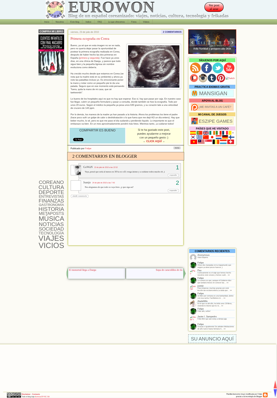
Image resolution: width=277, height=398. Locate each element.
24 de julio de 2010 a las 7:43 (103, 183)
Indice (88, 22)
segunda (94, 58)
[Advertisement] (125, 256)
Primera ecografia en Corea (90, 38)
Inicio (46, 22)
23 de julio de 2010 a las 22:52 (106, 167)
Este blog (74, 22)
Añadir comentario (79, 196)
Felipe (88, 148)
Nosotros (60, 22)
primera (84, 58)
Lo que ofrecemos (116, 22)
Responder (173, 175)
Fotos (134, 22)
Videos (146, 22)
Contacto (36, 394)
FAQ (100, 22)
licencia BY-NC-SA (42, 397)
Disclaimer (26, 394)
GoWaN (88, 167)
